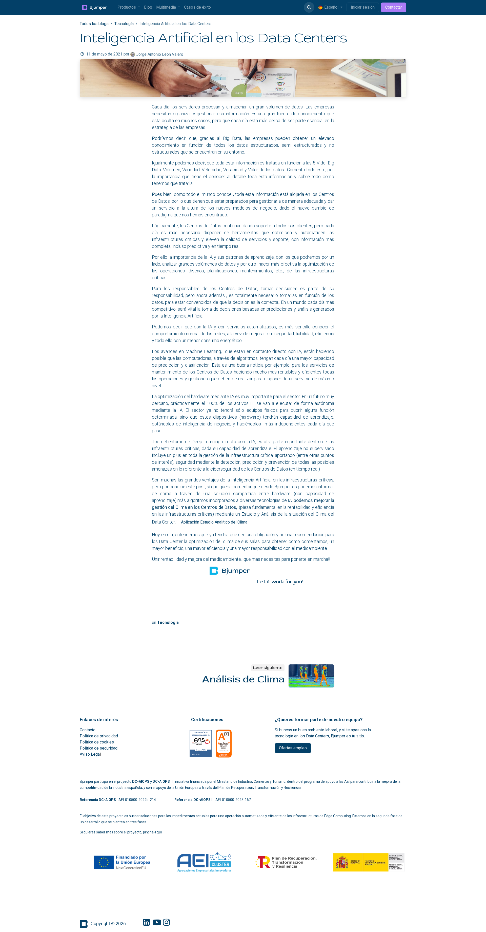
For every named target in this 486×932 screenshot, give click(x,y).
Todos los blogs (94, 23)
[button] (309, 7)
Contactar (393, 7)
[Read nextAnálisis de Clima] (311, 675)
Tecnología (124, 23)
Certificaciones (207, 719)
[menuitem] (128, 7)
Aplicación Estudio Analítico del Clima (214, 522)
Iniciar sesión (363, 7)
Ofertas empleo (293, 747)
